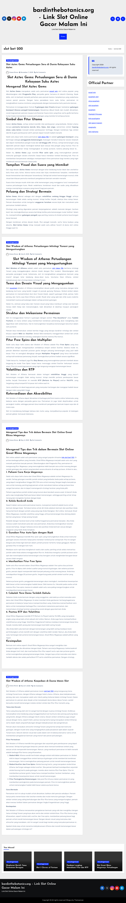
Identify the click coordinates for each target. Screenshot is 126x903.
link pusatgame (94, 119)
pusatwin (13, 288)
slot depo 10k (43, 137)
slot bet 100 (49, 691)
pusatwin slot (93, 97)
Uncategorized (12, 60)
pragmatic (92, 127)
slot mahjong (93, 132)
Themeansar (78, 900)
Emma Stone (13, 72)
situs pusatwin (93, 101)
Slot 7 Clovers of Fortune (47, 867)
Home (63, 36)
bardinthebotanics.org (100, 67)
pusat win (54, 91)
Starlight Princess (95, 114)
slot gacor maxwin (95, 123)
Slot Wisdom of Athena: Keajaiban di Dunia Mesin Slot (37, 681)
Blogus (69, 900)
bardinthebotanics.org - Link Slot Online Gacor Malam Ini (63, 17)
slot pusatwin (93, 105)
